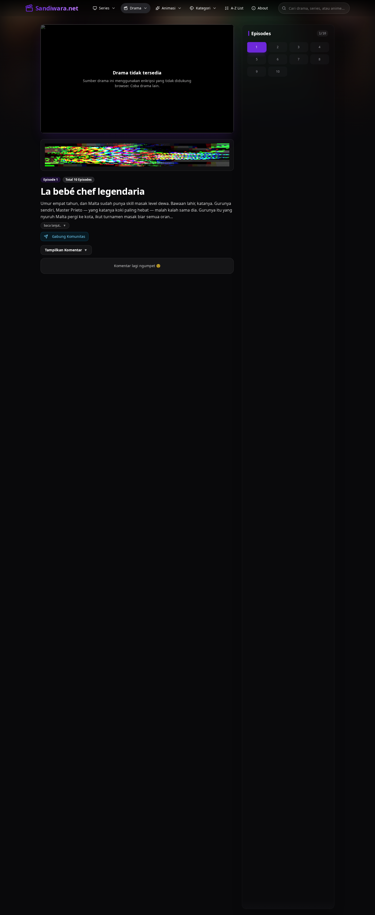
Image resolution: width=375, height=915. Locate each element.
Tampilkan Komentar (66, 249)
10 (278, 71)
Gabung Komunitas (68, 236)
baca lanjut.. (55, 225)
